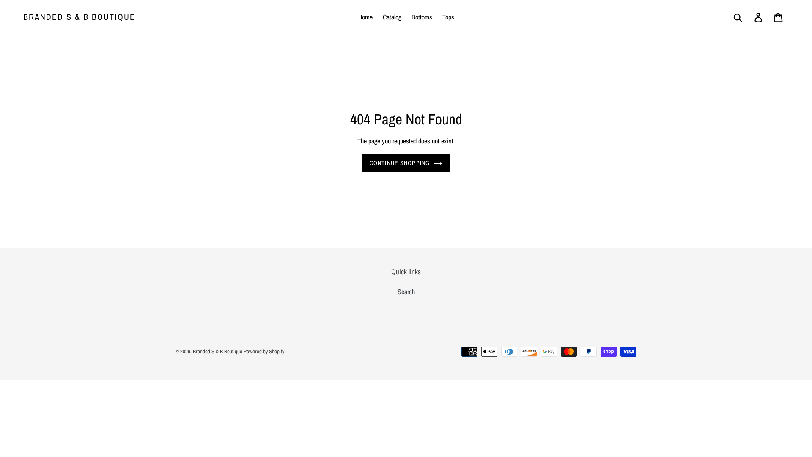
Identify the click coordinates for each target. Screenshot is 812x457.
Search (406, 291)
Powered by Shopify (264, 351)
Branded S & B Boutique (79, 17)
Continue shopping (400, 163)
